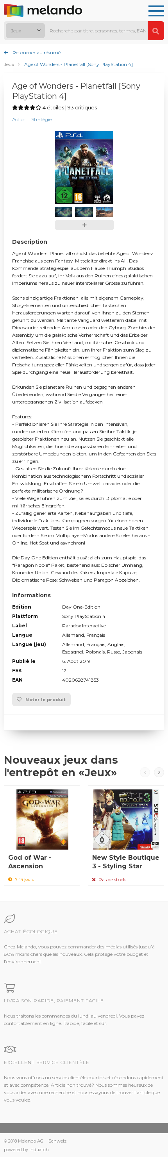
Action (19, 119)
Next (159, 772)
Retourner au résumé (36, 52)
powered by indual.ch (26, 1149)
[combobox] (25, 30)
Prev (145, 772)
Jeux (9, 64)
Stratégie (41, 119)
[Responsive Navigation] (156, 11)
